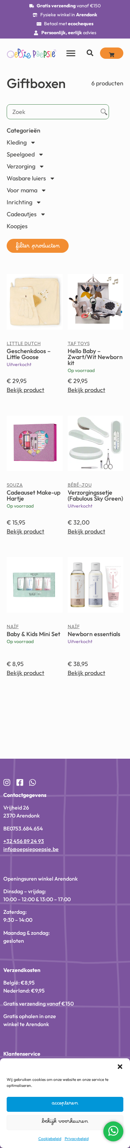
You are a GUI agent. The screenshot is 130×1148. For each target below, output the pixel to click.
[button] (120, 1066)
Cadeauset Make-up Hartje (33, 495)
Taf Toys (79, 345)
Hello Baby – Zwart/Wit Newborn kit (95, 357)
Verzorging (21, 166)
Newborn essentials (94, 634)
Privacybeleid (77, 1138)
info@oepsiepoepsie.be (31, 849)
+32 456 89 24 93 (23, 841)
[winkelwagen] (111, 53)
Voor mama (22, 190)
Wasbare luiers (26, 178)
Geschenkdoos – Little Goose (29, 354)
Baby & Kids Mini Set (33, 634)
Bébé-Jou (80, 486)
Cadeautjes (22, 214)
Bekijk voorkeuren (65, 1123)
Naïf (13, 628)
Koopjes (17, 226)
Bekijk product (25, 390)
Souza (15, 486)
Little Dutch (24, 345)
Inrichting (19, 202)
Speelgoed (21, 154)
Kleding (17, 142)
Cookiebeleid (49, 1138)
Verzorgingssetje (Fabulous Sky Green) (95, 495)
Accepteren (65, 1104)
